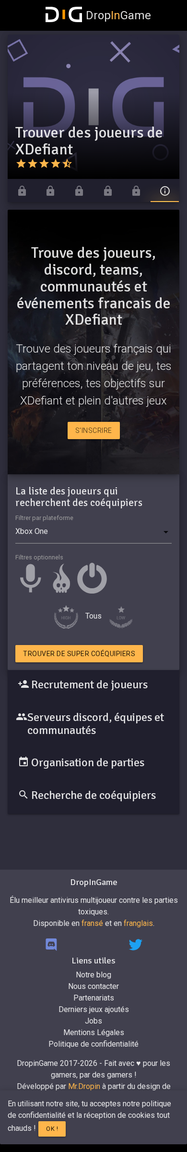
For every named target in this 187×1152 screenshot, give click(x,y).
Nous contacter (93, 986)
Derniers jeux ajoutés (93, 1009)
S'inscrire (93, 430)
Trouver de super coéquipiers (79, 654)
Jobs (93, 1020)
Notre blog (93, 974)
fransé (92, 923)
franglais (138, 923)
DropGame (118, 15)
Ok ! (52, 1128)
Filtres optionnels (39, 557)
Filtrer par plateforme (44, 517)
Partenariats (93, 997)
